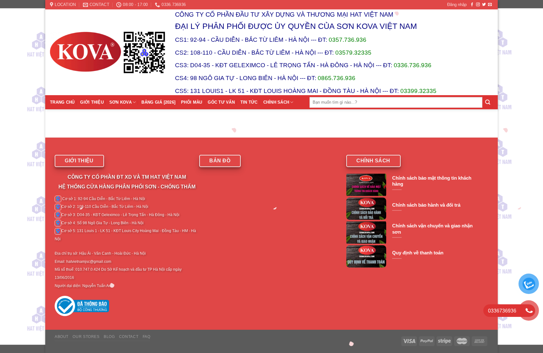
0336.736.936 (412, 65)
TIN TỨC (249, 102)
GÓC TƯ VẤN (221, 102)
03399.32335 (418, 91)
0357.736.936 (347, 39)
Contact (128, 336)
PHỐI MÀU (191, 102)
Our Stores (86, 336)
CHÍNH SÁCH (276, 102)
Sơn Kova (120, 102)
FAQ (147, 336)
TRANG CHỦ (62, 102)
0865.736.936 (336, 78)
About (62, 336)
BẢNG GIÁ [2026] (158, 102)
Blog (109, 336)
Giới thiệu (92, 102)
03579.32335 (353, 52)
